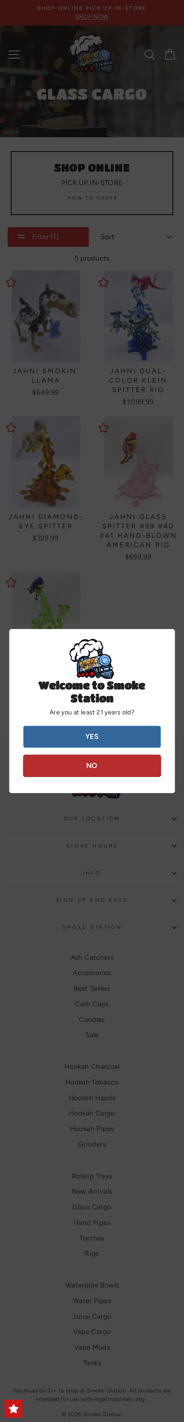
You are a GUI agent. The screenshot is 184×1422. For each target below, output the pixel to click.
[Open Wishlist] (13, 1409)
